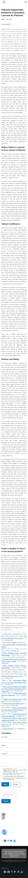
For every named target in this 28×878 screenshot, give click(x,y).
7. (1, 672)
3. (1, 644)
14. (2, 714)
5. (1, 659)
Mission (16, 851)
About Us (10, 851)
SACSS (17, 855)
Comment (4, 753)
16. (2, 722)
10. (2, 693)
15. (2, 718)
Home (5, 851)
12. (2, 703)
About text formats (23, 769)
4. (1, 648)
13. (2, 707)
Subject (3, 745)
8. (1, 680)
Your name (4, 737)
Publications (11, 853)
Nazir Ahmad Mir (6, 24)
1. (1, 634)
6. (1, 665)
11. (2, 699)
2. (1, 642)
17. (2, 728)
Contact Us (18, 853)
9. (1, 686)
